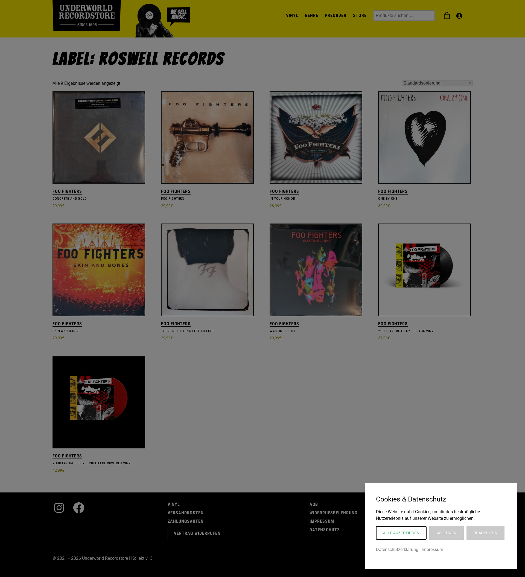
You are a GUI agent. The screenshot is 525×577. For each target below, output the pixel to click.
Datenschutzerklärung (397, 549)
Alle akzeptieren (401, 533)
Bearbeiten (485, 533)
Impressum (432, 549)
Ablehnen (446, 533)
